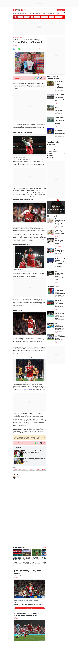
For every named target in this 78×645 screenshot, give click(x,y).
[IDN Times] (19, 10)
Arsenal (35, 85)
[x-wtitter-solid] (41, 78)
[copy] (44, 78)
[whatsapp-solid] (35, 78)
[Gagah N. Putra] (14, 477)
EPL (32, 82)
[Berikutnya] (46, 539)
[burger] (64, 12)
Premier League (26, 82)
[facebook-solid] (38, 78)
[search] (55, 10)
